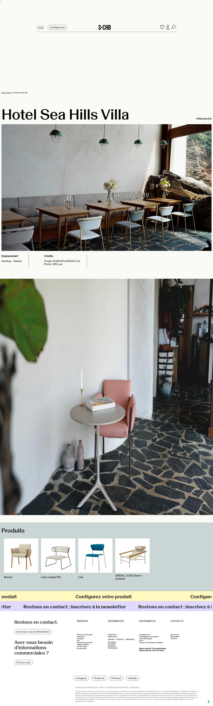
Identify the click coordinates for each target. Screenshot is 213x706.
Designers (112, 646)
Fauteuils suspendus (85, 643)
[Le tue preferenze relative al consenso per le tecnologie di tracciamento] (208, 701)
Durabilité (111, 644)
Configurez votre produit (91, 596)
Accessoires (82, 648)
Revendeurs (175, 637)
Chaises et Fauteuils (84, 635)
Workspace (130, 639)
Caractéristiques (145, 639)
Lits (78, 641)
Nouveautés (112, 648)
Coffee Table (82, 647)
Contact (173, 639)
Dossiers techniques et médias (151, 643)
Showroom (174, 635)
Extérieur (120, 639)
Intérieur (111, 639)
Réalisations (112, 637)
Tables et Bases (83, 645)
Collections (112, 635)
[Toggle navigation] (41, 27)
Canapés (80, 639)
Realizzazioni (6, 93)
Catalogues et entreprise (149, 637)
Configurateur (144, 635)
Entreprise (112, 642)
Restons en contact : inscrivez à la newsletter (145, 606)
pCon (141, 641)
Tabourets (81, 637)
